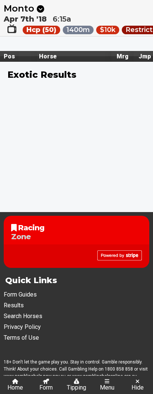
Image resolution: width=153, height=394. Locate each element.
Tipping (76, 387)
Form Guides (20, 294)
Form (46, 387)
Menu (107, 387)
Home (15, 387)
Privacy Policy (22, 326)
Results (14, 305)
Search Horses (23, 316)
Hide (137, 387)
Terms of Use (21, 337)
